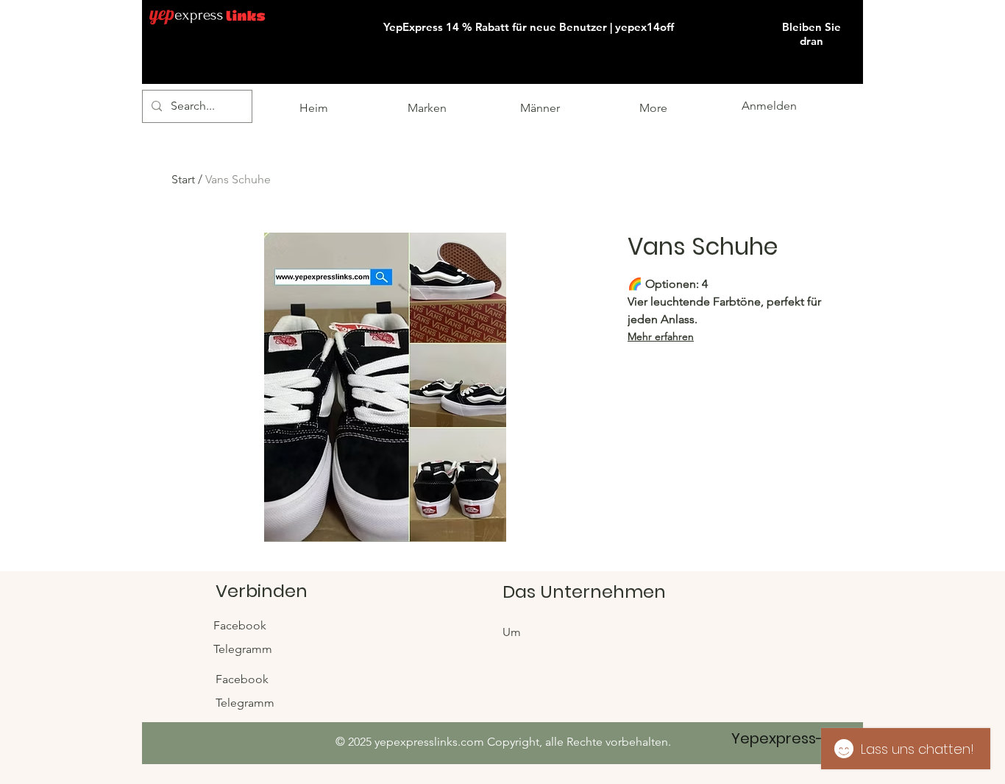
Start (183, 179)
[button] (861, 0)
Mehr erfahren (661, 336)
